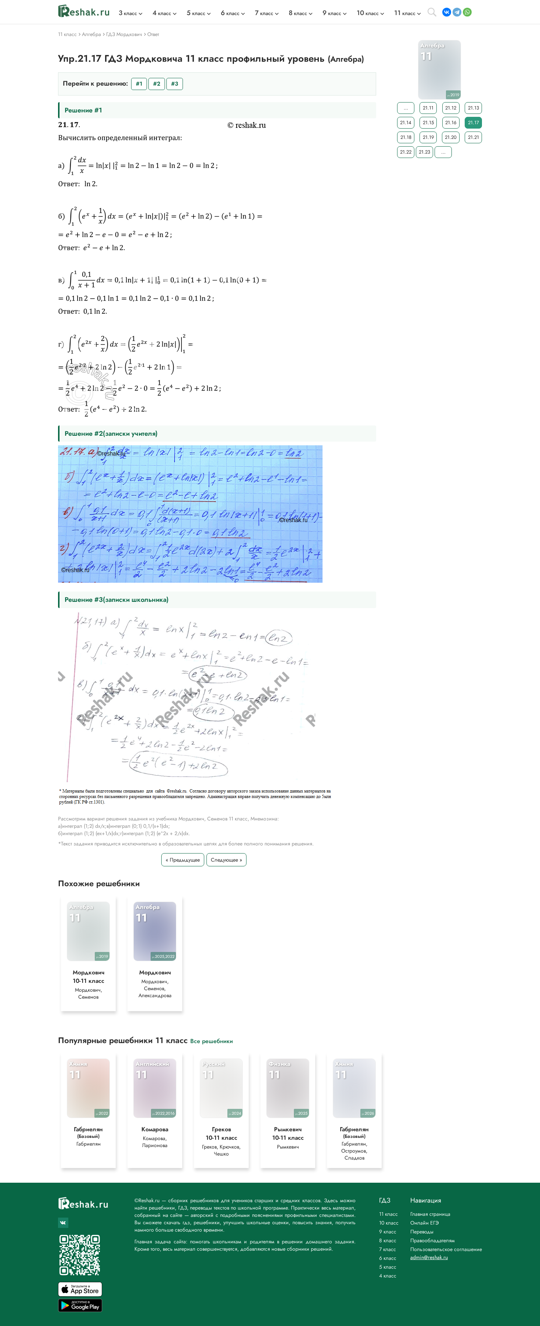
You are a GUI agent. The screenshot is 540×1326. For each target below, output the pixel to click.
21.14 (405, 122)
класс (128, 13)
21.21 (473, 137)
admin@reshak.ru (429, 1257)
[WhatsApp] (467, 12)
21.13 (473, 107)
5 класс (387, 1267)
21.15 (428, 122)
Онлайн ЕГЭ (424, 1222)
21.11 (428, 107)
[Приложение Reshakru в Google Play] (80, 1310)
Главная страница (430, 1214)
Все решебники (211, 1041)
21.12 (450, 107)
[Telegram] (457, 12)
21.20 (451, 137)
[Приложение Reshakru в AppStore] (80, 1294)
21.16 (450, 122)
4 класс (387, 1275)
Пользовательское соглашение (446, 1249)
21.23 (424, 151)
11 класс (388, 1214)
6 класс (387, 1258)
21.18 (405, 137)
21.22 (405, 151)
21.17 (473, 122)
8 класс (387, 1240)
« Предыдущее (183, 859)
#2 (156, 84)
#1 (139, 84)
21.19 (428, 137)
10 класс (389, 1222)
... (406, 107)
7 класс (387, 1249)
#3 (174, 84)
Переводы (421, 1231)
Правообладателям (432, 1240)
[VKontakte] (446, 12)
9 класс (387, 1231)
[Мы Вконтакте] (63, 1223)
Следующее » (226, 859)
